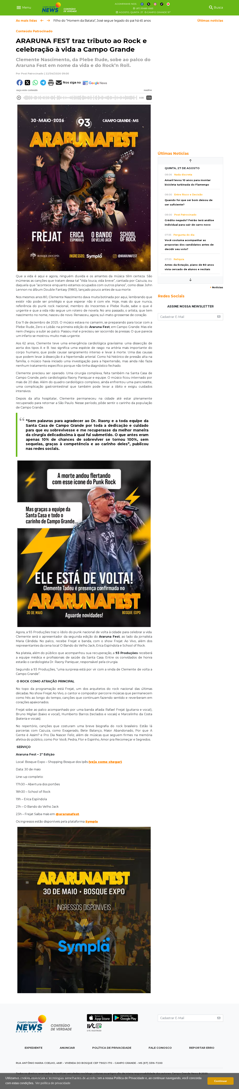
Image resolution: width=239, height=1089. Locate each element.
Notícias (216, 287)
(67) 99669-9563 (144, 8)
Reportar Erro (201, 1047)
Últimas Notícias (173, 153)
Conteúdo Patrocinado (34, 31)
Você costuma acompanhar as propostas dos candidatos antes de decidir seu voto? (189, 245)
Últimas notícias (210, 20)
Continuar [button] (220, 1080)
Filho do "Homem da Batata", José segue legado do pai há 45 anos (102, 20)
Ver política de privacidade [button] (52, 1083)
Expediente (33, 1047)
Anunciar (67, 1047)
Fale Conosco (160, 1047)
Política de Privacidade (111, 1047)
